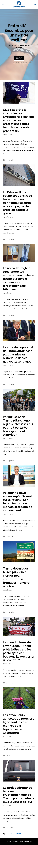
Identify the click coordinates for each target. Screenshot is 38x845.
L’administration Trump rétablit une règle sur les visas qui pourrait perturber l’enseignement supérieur (18, 425)
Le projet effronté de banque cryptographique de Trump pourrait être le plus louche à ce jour (18, 794)
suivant (17, 834)
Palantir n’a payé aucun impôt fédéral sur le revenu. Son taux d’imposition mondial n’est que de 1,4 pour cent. (17, 501)
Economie (9, 536)
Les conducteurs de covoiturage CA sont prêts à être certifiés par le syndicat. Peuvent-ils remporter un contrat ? (18, 651)
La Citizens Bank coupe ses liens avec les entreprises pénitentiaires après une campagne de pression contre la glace (17, 202)
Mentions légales (25, 842)
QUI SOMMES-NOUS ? (20, 63)
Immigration (10, 160)
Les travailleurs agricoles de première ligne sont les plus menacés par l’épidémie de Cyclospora (18, 723)
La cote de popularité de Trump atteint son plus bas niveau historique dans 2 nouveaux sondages (18, 354)
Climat (8, 755)
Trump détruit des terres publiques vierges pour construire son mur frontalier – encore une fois (16, 577)
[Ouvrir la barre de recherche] (35, 5)
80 (11, 834)
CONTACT (19, 58)
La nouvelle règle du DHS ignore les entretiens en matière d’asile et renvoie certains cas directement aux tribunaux (18, 278)
